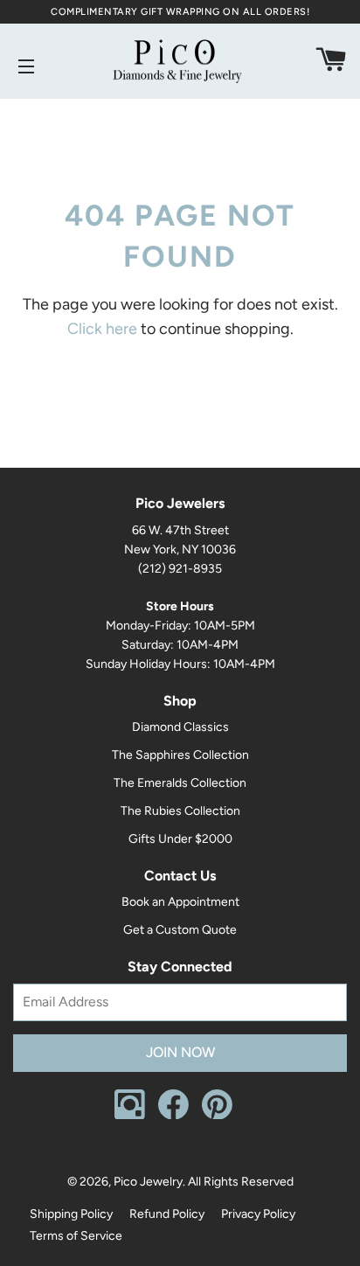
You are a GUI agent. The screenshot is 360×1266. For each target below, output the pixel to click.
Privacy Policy (258, 1214)
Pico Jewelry (148, 1181)
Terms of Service (76, 1235)
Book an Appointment (180, 901)
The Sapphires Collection (180, 755)
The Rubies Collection (180, 810)
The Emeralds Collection (180, 783)
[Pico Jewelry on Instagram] (129, 1115)
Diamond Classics (180, 727)
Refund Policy (166, 1214)
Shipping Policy (71, 1214)
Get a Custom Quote (180, 929)
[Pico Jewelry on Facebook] (173, 1115)
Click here (102, 328)
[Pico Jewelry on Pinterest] (217, 1115)
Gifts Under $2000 (180, 838)
